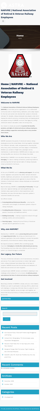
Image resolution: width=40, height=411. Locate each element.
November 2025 (9, 381)
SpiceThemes (35, 408)
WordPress (16, 408)
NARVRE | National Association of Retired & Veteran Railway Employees (18, 14)
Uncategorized (8, 397)
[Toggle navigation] (3, 21)
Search (4, 308)
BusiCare (27, 408)
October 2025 (8, 384)
